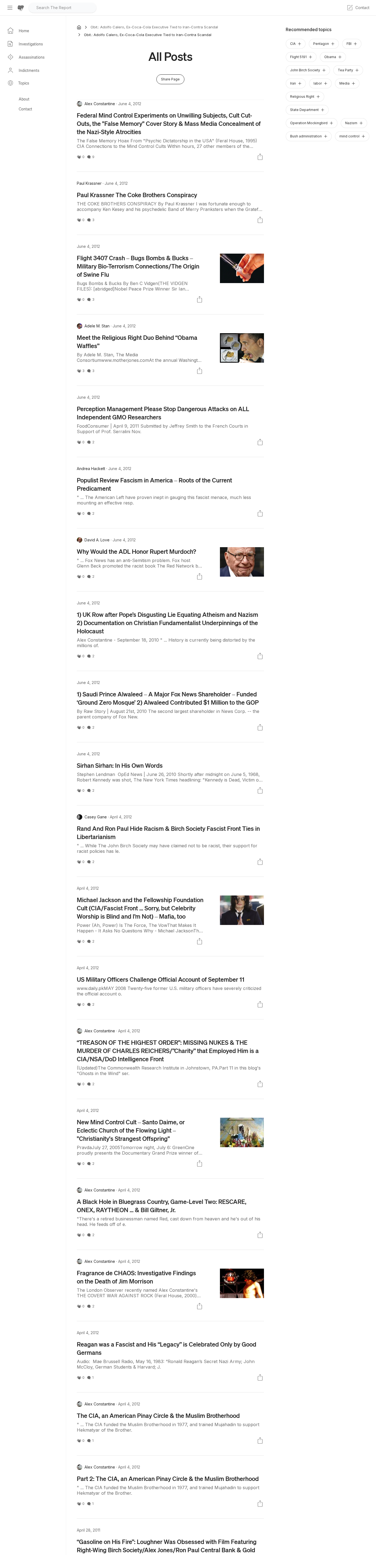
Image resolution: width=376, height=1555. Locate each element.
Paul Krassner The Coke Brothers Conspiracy (137, 195)
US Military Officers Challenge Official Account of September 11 (160, 979)
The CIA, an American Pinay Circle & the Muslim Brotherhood (158, 1415)
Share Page (170, 79)
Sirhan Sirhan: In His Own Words (120, 765)
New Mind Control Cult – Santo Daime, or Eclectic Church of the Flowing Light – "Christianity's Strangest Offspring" (131, 1130)
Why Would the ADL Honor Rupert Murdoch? (136, 551)
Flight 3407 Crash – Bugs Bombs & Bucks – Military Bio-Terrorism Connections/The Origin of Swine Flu (138, 266)
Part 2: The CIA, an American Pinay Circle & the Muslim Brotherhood (168, 1478)
